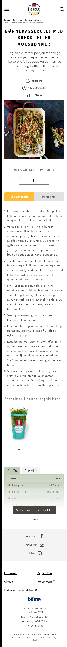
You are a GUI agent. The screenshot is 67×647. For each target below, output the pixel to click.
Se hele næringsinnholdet (34, 510)
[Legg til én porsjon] (45, 180)
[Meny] (6, 9)
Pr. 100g (12, 470)
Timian (18, 448)
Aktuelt (8, 581)
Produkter (10, 573)
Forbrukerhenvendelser (19, 590)
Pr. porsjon (31, 470)
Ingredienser (49, 196)
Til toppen (34, 518)
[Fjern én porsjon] (23, 180)
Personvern (44, 581)
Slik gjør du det (19, 196)
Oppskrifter (17, 20)
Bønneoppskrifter (32, 20)
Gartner (7, 20)
